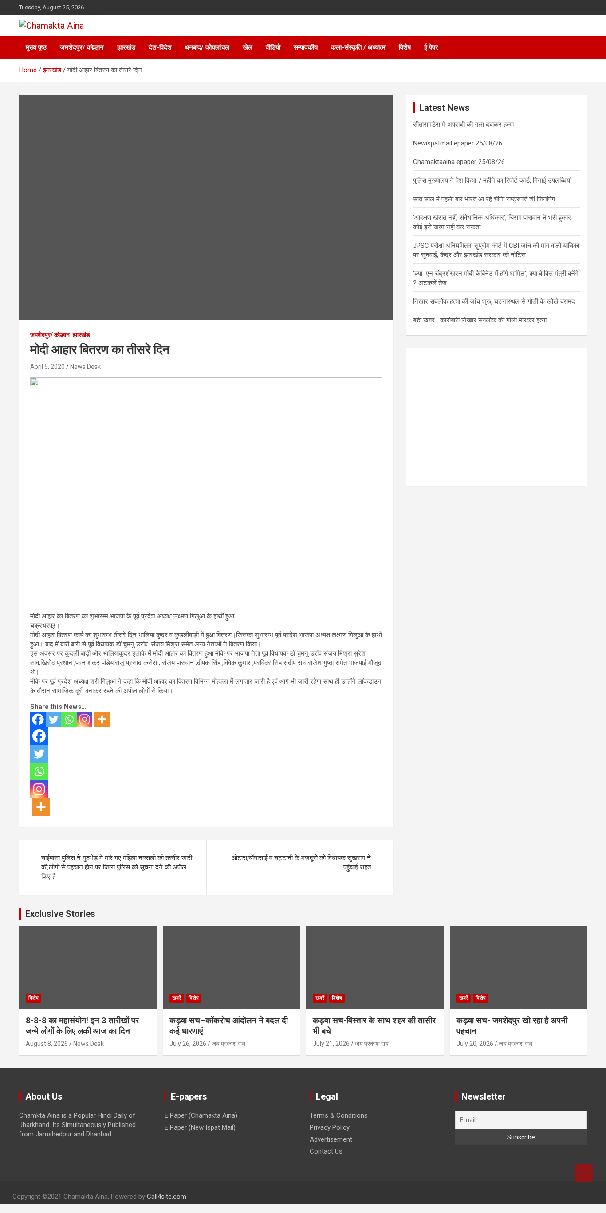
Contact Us (326, 1151)
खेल (247, 47)
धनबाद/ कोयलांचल (207, 47)
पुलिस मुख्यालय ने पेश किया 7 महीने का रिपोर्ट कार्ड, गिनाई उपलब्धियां (492, 180)
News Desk (85, 366)
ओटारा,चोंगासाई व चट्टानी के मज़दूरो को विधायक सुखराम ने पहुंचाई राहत (301, 862)
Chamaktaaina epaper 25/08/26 (459, 162)
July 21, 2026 (331, 1043)
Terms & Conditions (339, 1115)
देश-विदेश (160, 47)
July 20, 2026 (474, 1043)
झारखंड (126, 47)
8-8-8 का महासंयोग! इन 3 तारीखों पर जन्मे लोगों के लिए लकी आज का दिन (82, 1026)
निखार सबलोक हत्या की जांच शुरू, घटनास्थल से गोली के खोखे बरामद (494, 301)
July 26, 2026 (187, 1043)
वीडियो (273, 47)
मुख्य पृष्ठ (36, 47)
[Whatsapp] (69, 719)
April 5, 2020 (47, 366)
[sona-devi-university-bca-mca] (206, 382)
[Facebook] (38, 719)
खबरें (176, 998)
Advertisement (331, 1139)
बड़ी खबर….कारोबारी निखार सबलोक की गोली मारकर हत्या (480, 320)
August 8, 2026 (47, 1043)
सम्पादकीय (306, 47)
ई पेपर (431, 47)
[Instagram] (84, 719)
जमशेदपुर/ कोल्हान (82, 47)
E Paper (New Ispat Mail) (200, 1127)
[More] (101, 719)
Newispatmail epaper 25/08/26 (457, 143)
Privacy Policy (330, 1127)
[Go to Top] (584, 1173)
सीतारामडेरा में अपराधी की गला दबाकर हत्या (463, 125)
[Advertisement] (496, 417)
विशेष (405, 47)
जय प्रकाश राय (228, 1043)
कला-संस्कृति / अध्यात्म (358, 47)
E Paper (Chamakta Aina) (201, 1115)
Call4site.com (166, 1197)
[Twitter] (53, 719)
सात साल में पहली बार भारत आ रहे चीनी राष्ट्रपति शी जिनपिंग (484, 199)
